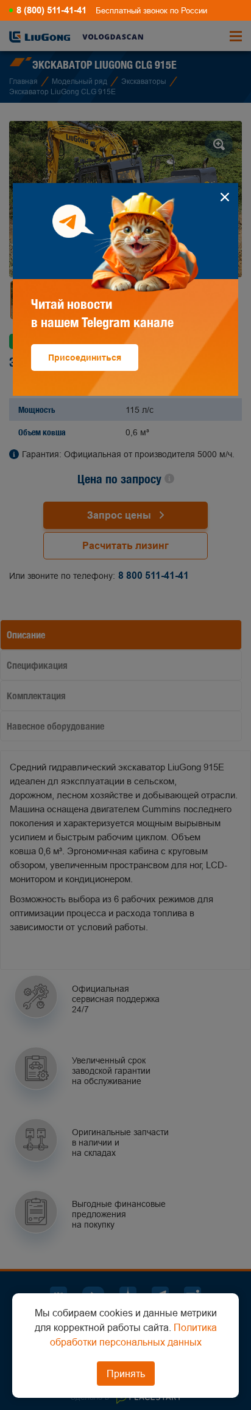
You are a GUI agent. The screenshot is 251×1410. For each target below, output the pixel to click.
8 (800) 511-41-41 (51, 10)
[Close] (224, 196)
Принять (126, 1373)
